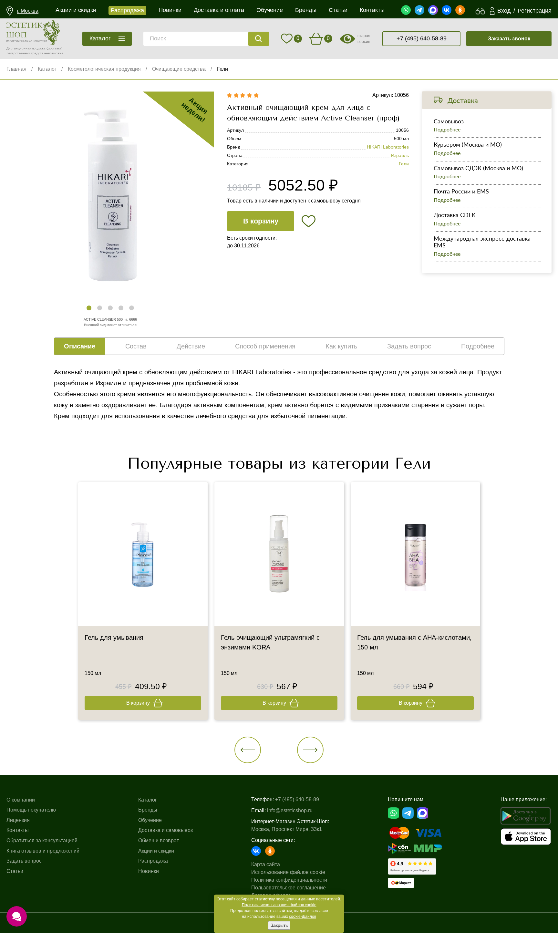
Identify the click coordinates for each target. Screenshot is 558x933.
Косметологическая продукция (104, 69)
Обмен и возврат (158, 840)
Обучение (150, 820)
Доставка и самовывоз (165, 830)
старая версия (363, 39)
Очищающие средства (179, 69)
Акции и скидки (156, 851)
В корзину (260, 221)
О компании (20, 800)
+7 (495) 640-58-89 (422, 38)
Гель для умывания (114, 637)
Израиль (400, 155)
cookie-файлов (302, 916)
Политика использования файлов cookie (279, 905)
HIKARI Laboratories (388, 147)
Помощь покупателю (31, 810)
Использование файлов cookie (288, 872)
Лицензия (18, 820)
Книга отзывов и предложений (42, 851)
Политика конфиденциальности (289, 880)
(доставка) (54, 48)
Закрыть (279, 925)
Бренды (147, 810)
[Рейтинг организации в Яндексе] (412, 866)
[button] (89, 308)
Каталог (47, 69)
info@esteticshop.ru (290, 810)
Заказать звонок (509, 38)
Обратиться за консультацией (42, 840)
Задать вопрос (24, 861)
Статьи (14, 871)
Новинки (148, 871)
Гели (222, 69)
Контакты (17, 830)
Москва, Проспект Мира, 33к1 (286, 829)
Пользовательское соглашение (288, 887)
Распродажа (153, 861)
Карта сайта (265, 864)
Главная (16, 69)
